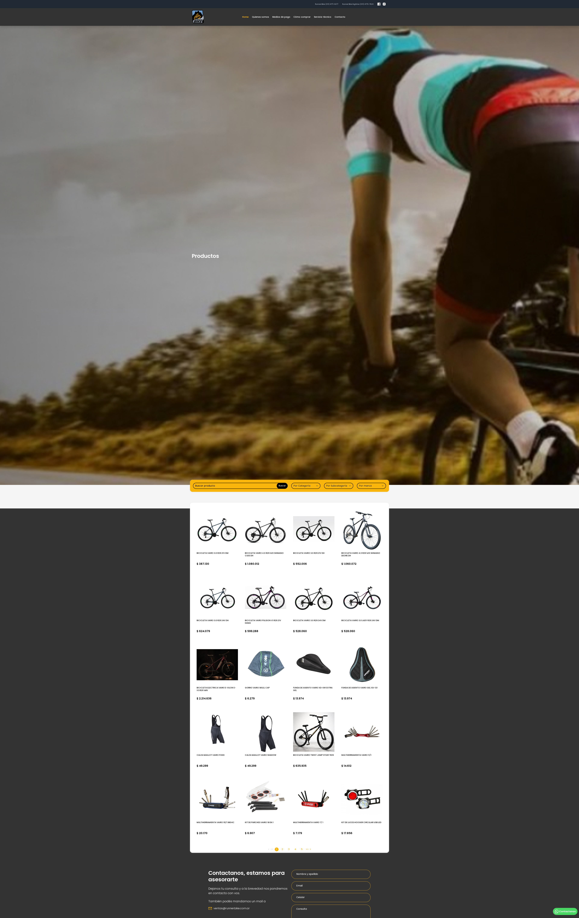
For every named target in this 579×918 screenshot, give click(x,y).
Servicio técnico (322, 16)
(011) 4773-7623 (366, 4)
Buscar (282, 485)
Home (245, 16)
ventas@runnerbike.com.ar (232, 908)
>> (307, 849)
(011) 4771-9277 (332, 4)
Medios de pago (281, 16)
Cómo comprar (302, 16)
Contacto (340, 16)
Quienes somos (260, 16)
